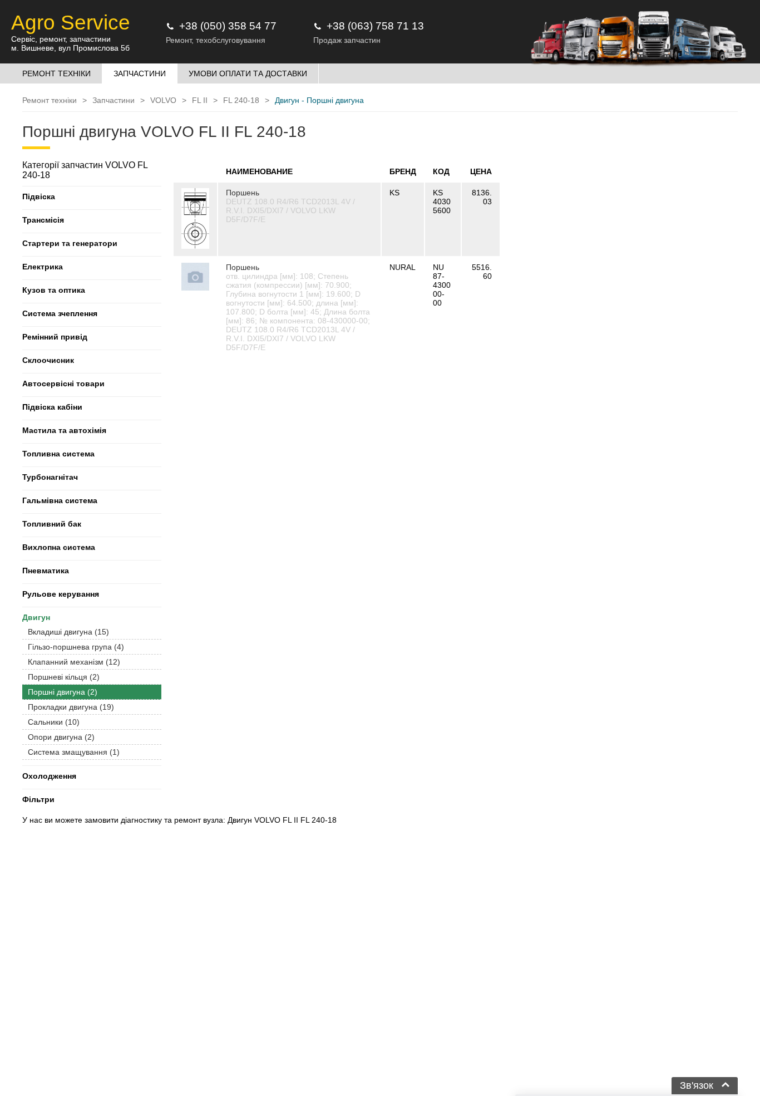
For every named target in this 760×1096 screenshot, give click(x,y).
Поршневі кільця (64, 676)
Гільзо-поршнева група (76, 646)
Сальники (54, 721)
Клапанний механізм (74, 661)
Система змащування (74, 752)
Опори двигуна (61, 737)
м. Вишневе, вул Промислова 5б (70, 47)
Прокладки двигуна (71, 706)
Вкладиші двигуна (68, 631)
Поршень (242, 192)
